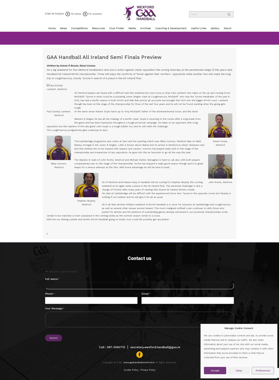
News (63, 28)
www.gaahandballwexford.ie (138, 362)
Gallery (215, 28)
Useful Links (198, 28)
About (227, 28)
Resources (98, 28)
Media (132, 28)
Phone (49, 293)
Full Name (52, 279)
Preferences (263, 370)
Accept (215, 370)
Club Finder (116, 28)
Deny (239, 370)
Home (52, 28)
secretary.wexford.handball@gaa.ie (155, 347)
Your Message (54, 308)
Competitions (79, 28)
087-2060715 (116, 347)
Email (145, 293)
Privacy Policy (147, 370)
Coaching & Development (170, 28)
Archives (145, 28)
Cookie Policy (131, 370)
